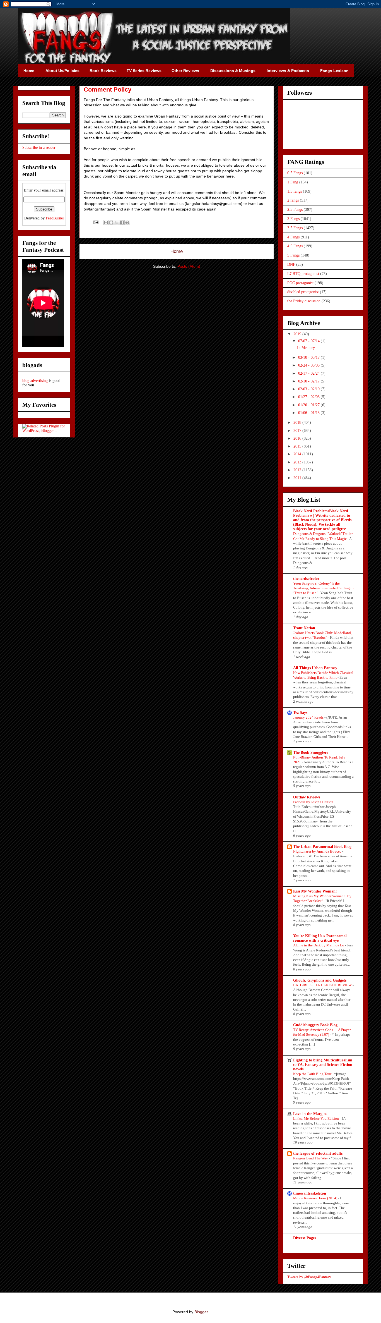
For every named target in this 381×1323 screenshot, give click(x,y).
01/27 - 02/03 (309, 397)
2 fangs (293, 200)
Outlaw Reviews (306, 797)
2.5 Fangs (295, 209)
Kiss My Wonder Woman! (315, 891)
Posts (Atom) (188, 266)
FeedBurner (55, 218)
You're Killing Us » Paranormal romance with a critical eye (320, 938)
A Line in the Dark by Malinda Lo (319, 945)
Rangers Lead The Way (311, 1158)
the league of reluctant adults (318, 1153)
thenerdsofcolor (306, 578)
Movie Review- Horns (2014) (315, 1198)
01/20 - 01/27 (309, 405)
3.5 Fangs (295, 228)
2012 (297, 470)
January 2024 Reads (308, 717)
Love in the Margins (310, 1114)
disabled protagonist (303, 292)
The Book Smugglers (310, 752)
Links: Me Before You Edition (316, 1118)
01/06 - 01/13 (309, 413)
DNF (291, 264)
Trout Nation (304, 628)
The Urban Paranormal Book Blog (322, 846)
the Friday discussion (303, 301)
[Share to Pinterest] (127, 222)
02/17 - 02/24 (309, 373)
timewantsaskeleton (309, 1193)
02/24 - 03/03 (309, 365)
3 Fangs (293, 219)
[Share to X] (116, 222)
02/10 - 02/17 (309, 381)
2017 (297, 431)
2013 (297, 462)
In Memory (306, 348)
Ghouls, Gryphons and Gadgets (319, 980)
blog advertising (35, 381)
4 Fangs (293, 237)
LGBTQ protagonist (303, 274)
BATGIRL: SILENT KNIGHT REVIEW (323, 985)
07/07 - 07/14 (309, 341)
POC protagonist (300, 283)
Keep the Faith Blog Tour (312, 1074)
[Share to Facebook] (122, 222)
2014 (297, 454)
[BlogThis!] (111, 222)
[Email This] (106, 222)
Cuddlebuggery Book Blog (315, 1025)
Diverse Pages (304, 1238)
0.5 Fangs (295, 173)
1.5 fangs (294, 191)
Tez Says (300, 712)
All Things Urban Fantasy (315, 668)
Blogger (201, 1312)
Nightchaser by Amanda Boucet (317, 851)
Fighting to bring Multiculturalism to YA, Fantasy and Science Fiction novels (322, 1064)
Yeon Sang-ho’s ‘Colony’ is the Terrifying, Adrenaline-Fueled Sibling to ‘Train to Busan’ (323, 588)
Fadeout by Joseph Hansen (313, 802)
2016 (297, 438)
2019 (297, 334)
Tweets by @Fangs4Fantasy (309, 1277)
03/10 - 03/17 (309, 357)
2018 (297, 422)
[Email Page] (95, 222)
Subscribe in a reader (39, 147)
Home (176, 251)
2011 (297, 478)
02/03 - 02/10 (309, 389)
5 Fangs (293, 255)
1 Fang (292, 182)
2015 (297, 446)
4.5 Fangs (295, 246)
